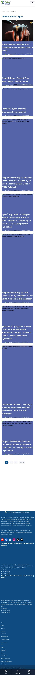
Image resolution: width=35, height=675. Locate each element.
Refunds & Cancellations (6, 661)
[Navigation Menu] (32, 3)
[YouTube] (2, 539)
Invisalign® (3, 633)
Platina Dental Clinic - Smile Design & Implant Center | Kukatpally (15, 600)
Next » (22, 462)
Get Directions (4, 569)
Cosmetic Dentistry (5, 639)
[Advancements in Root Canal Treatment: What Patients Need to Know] (17, 30)
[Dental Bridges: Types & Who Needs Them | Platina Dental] (17, 66)
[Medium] (21, 539)
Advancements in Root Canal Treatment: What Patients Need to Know (17, 47)
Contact (2, 653)
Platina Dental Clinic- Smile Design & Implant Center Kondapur (15, 564)
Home (3, 11)
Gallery (2, 647)
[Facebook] (6, 539)
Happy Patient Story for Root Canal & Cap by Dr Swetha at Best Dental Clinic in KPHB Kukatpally (17, 296)
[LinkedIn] (10, 539)
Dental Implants (4, 636)
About (2, 625)
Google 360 (3, 650)
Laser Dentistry (4, 642)
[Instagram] (14, 539)
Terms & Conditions (5, 658)
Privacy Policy (4, 655)
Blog (2, 644)
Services (2, 628)
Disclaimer (3, 664)
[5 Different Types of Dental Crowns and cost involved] (17, 97)
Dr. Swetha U (17, 54)
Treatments (3, 631)
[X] (17, 539)
